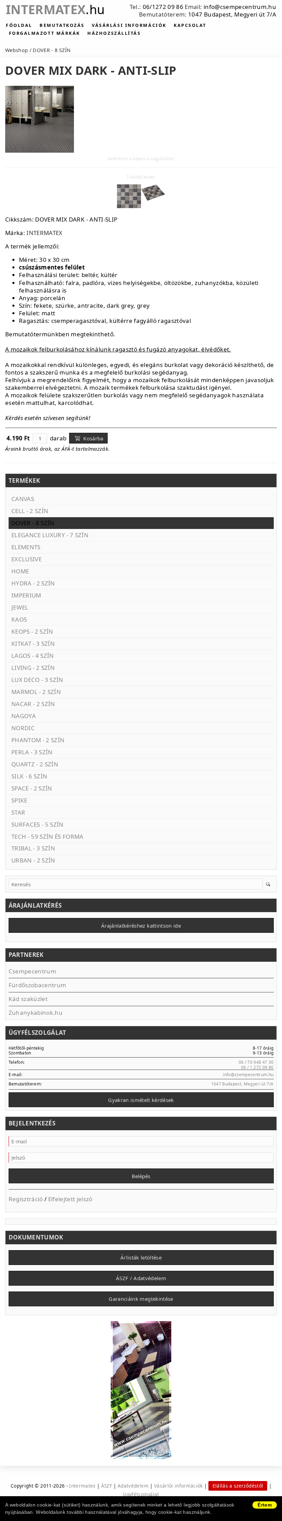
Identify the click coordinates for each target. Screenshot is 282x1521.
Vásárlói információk (178, 1485)
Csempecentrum (32, 971)
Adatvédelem (133, 1485)
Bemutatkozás (62, 25)
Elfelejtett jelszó (70, 1199)
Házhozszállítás (114, 33)
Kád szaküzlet (28, 999)
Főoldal (19, 25)
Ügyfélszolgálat (141, 1494)
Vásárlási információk (129, 25)
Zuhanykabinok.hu (36, 1013)
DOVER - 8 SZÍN (51, 50)
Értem (265, 1505)
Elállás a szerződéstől (238, 1485)
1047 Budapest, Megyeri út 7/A (232, 14)
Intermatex (55, 9)
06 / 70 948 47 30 (256, 1062)
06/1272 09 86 (163, 7)
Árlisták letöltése (141, 1257)
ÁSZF (106, 1485)
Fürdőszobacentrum (37, 985)
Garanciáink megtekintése (141, 1298)
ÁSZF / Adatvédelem (141, 1278)
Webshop (16, 50)
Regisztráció (26, 1199)
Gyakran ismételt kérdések (141, 1099)
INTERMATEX (44, 233)
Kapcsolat (190, 25)
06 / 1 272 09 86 (257, 1067)
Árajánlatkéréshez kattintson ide (141, 925)
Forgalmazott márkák (44, 33)
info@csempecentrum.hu (240, 7)
